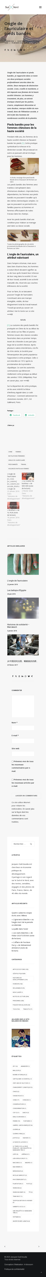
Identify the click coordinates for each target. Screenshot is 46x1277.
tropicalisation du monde (22, 1201)
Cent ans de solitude (21, 1083)
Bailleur (17, 1070)
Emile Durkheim (19, 1117)
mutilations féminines (16, 456)
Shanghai (17, 1188)
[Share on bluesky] (21, 50)
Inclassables (19, 988)
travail (23, 464)
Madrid (28, 1162)
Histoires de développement (29, 41)
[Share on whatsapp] (17, 50)
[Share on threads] (11, 50)
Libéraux (25, 1154)
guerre (16, 1129)
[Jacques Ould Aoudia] (11, 7)
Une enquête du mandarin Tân (22, 1212)
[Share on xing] (24, 50)
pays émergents (19, 1179)
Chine (10, 452)
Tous (6, 43)
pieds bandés (13, 464)
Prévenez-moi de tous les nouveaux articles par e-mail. (23, 782)
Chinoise (27, 1100)
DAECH (26, 1112)
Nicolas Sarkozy (20, 1175)
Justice (16, 1138)
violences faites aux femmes (18, 468)
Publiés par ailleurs (21, 1005)
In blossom (28, 1264)
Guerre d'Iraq (19, 1134)
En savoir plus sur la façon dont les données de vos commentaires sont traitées (23, 815)
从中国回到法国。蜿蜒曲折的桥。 (23, 661)
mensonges (18, 1171)
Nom (14, 722)
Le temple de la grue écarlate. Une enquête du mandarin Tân (22, 1148)
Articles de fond (20, 969)
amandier (25, 1066)
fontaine (27, 1121)
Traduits (27, 1009)
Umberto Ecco (19, 1206)
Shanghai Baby (19, 1192)
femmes (18, 452)
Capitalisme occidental (22, 1079)
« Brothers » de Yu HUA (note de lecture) (13, 512)
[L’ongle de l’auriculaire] (14, 486)
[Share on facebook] (5, 50)
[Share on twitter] (8, 50)
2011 (15, 1066)
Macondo (17, 1162)
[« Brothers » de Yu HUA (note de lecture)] (13, 505)
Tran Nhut (17, 1196)
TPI (31, 1192)
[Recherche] (23, 843)
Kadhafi (26, 1138)
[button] (40, 7)
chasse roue (18, 1096)
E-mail (15, 735)
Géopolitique (19, 973)
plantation (18, 1184)
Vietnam (16, 1217)
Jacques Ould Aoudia (21, 43)
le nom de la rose (20, 1142)
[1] (23, 143)
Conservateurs (19, 1104)
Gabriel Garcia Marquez (22, 1125)
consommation (19, 1108)
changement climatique (22, 1087)
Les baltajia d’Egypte (16, 590)
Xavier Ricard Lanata (21, 1221)
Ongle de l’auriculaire (16, 460)
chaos (16, 1091)
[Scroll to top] (41, 1272)
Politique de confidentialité (14, 1269)
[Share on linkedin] (14, 50)
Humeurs (18, 984)
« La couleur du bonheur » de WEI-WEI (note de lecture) (28, 485)
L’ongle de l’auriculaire (17, 580)
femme (16, 1121)
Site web (15, 748)
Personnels (18, 1001)
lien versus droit (20, 1158)
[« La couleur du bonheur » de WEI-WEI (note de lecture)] (28, 476)
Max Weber (17, 1167)
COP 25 (16, 1112)
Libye (15, 1154)
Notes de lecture (21, 996)
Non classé (18, 992)
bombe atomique (20, 1075)
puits (29, 1184)
